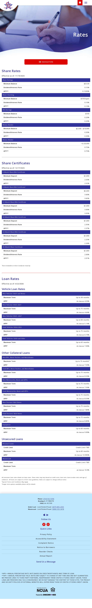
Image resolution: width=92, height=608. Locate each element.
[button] (46, 62)
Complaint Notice (46, 543)
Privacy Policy (46, 534)
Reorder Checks (46, 551)
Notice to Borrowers (46, 547)
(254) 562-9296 (48, 499)
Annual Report (46, 556)
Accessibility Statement (46, 539)
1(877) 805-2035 (58, 507)
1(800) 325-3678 (58, 509)
